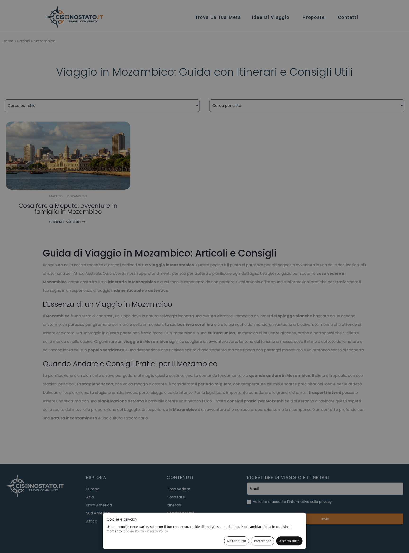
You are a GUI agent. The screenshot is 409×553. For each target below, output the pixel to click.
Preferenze (262, 541)
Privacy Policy (157, 531)
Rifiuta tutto (236, 541)
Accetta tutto (289, 541)
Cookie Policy (134, 531)
